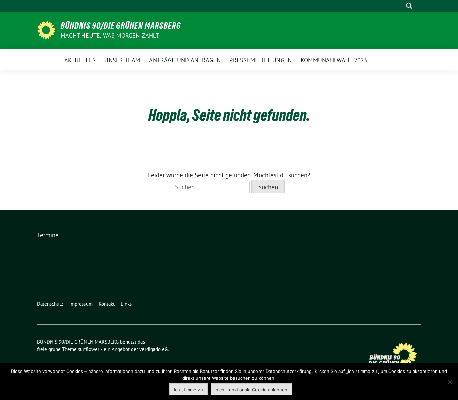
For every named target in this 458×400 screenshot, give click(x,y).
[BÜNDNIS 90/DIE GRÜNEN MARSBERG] (46, 29)
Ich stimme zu (188, 389)
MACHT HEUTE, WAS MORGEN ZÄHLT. (110, 35)
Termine (48, 235)
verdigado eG (153, 349)
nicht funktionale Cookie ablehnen (251, 389)
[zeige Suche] (409, 6)
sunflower (88, 349)
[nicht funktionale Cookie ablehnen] (449, 381)
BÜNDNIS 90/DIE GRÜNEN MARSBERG (121, 26)
